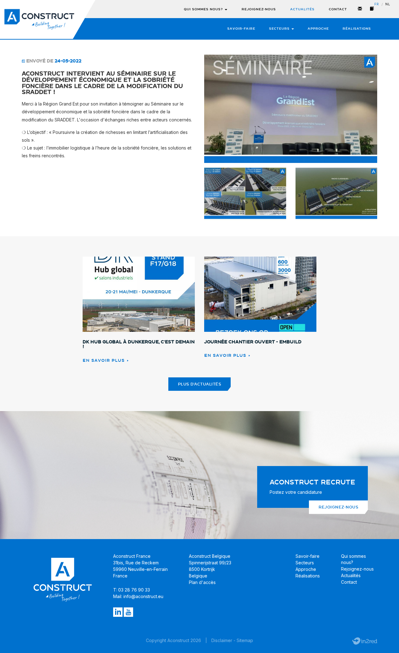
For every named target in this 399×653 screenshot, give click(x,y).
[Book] (372, 9)
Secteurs (280, 29)
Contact (338, 9)
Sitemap (245, 640)
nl (387, 4)
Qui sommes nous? (204, 9)
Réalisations (357, 29)
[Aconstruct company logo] (39, 19)
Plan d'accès (202, 582)
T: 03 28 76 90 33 (131, 589)
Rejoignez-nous (259, 9)
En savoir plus (104, 360)
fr (376, 4)
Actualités (302, 9)
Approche (318, 29)
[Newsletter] (360, 9)
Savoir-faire (241, 29)
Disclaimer (221, 640)
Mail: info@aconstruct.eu (138, 596)
